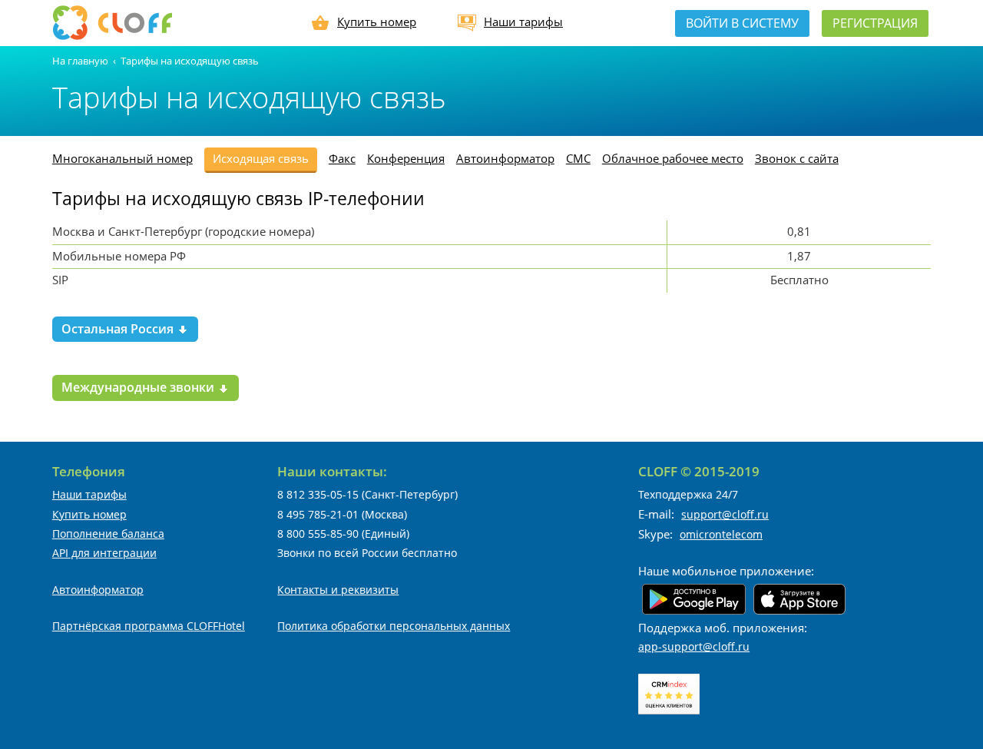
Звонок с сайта (797, 158)
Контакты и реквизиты (338, 589)
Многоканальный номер (122, 158)
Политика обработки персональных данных (393, 625)
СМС (578, 158)
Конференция (406, 158)
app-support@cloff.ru (694, 646)
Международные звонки (139, 387)
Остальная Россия (119, 328)
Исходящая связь (261, 158)
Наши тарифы (523, 21)
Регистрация (875, 23)
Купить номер (376, 21)
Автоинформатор (505, 158)
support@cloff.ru (725, 514)
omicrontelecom (721, 534)
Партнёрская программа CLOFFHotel (148, 625)
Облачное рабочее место (672, 158)
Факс (342, 158)
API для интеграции (104, 552)
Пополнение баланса (108, 533)
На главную (80, 61)
